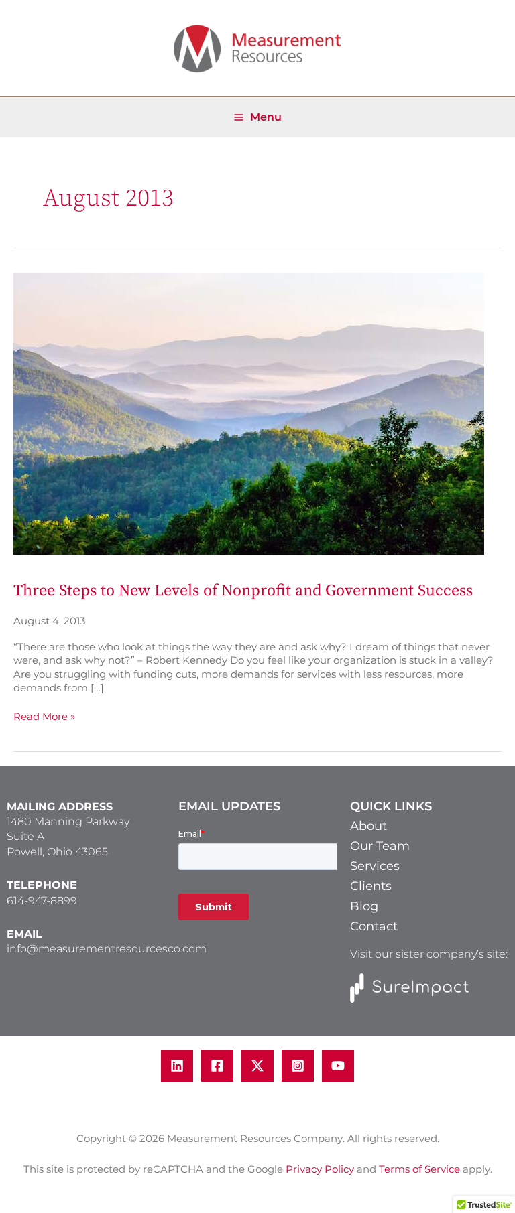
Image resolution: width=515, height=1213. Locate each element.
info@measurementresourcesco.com (107, 948)
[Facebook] (217, 1066)
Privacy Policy (320, 1169)
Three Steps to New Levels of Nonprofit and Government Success (243, 591)
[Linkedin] (177, 1066)
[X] (257, 1066)
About (368, 825)
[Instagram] (298, 1066)
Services (375, 866)
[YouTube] (338, 1066)
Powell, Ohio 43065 (57, 851)
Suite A (25, 836)
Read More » (44, 716)
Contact (374, 926)
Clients (371, 886)
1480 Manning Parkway (68, 821)
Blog (364, 906)
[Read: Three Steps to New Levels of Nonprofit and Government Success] (248, 413)
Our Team (380, 846)
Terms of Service (419, 1169)
